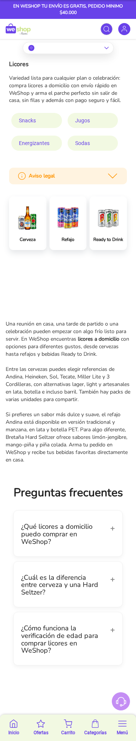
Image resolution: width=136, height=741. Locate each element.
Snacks (27, 120)
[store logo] (18, 29)
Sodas (82, 143)
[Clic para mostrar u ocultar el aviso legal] (112, 176)
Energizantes (34, 143)
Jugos (82, 120)
